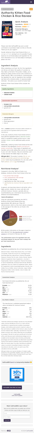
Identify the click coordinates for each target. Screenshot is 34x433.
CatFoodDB (29, 430)
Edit (31, 9)
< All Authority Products (7, 9)
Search (12, 362)
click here (7, 59)
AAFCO (25, 199)
